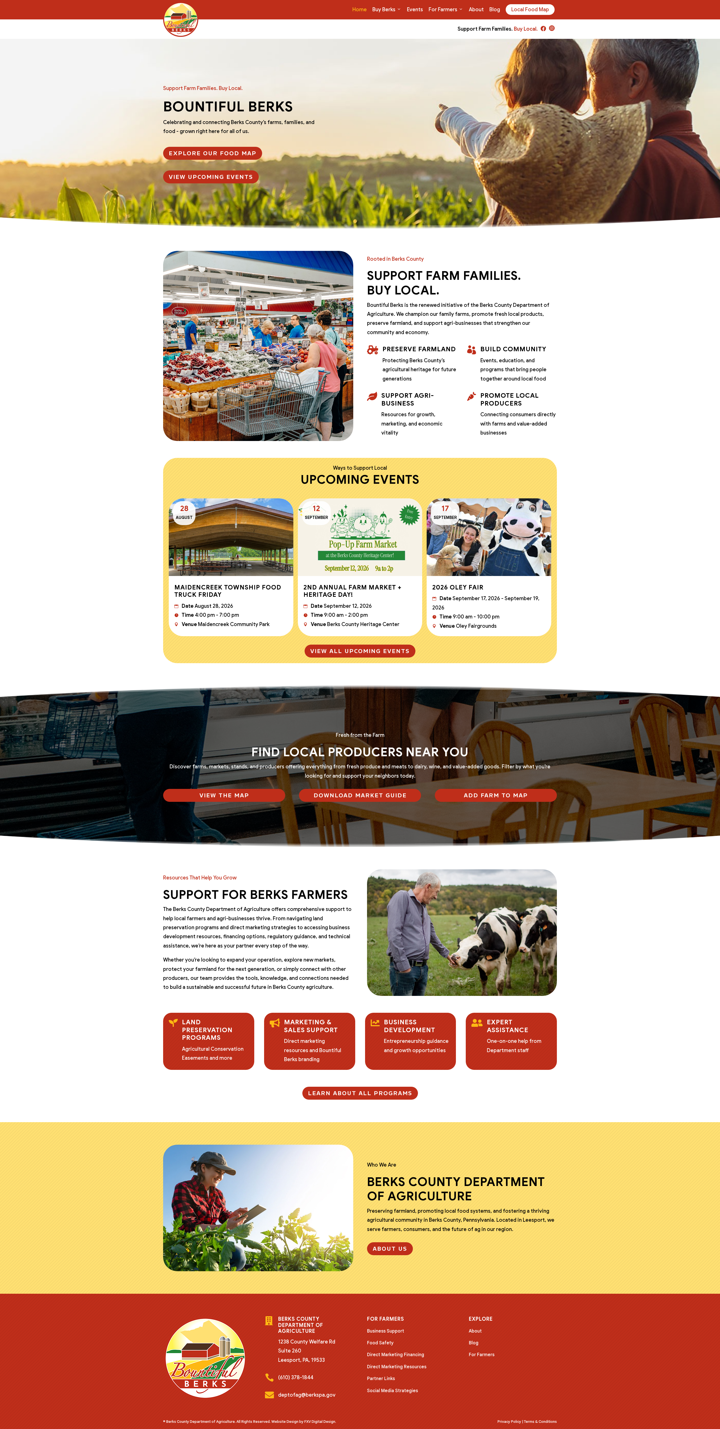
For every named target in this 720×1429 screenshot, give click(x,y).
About (476, 9)
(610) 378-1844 (295, 1377)
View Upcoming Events (211, 177)
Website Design (284, 1421)
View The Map (224, 795)
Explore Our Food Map (212, 153)
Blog (494, 9)
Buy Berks (383, 9)
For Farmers (443, 9)
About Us (390, 1248)
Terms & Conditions (540, 1421)
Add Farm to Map (496, 795)
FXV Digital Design (319, 1421)
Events (415, 9)
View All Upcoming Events (360, 651)
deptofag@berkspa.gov (307, 1395)
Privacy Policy (509, 1421)
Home (359, 9)
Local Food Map (530, 9)
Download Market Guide (360, 795)
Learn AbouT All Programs (360, 1093)
